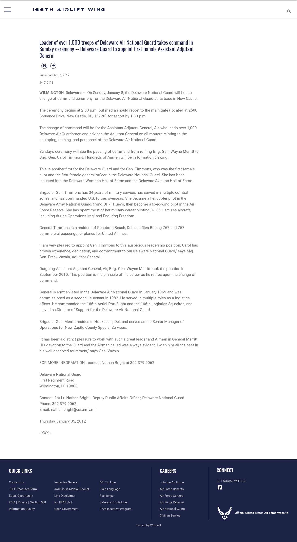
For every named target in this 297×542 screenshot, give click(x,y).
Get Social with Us (231, 481)
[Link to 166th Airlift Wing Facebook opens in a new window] (220, 487)
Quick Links (20, 470)
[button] (6, 9)
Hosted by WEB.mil (148, 525)
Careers (168, 470)
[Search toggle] (289, 9)
